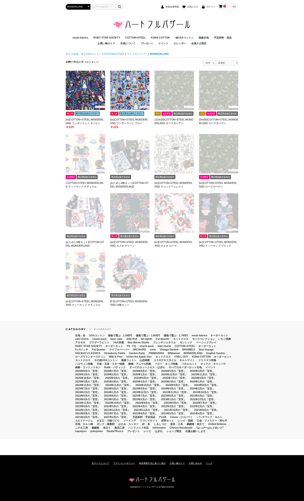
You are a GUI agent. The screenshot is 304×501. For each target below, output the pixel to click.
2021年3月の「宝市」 (87, 417)
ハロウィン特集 (84, 363)
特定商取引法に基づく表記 (152, 463)
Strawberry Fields (114, 353)
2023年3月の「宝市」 (116, 399)
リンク (209, 463)
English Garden (215, 353)
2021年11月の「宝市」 (147, 410)
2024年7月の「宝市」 (87, 388)
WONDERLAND (159, 54)
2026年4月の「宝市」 (202, 371)
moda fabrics (80, 37)
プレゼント (147, 43)
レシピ (147, 431)
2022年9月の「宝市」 (147, 402)
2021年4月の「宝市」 (202, 413)
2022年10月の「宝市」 (118, 402)
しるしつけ (160, 424)
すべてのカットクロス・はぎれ (147, 367)
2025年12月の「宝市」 (174, 374)
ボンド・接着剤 (105, 424)
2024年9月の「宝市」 (177, 385)
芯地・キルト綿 (84, 424)
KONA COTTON (160, 37)
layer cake (116, 339)
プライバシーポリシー (124, 463)
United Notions (217, 424)
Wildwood (174, 353)
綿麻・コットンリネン (88, 367)
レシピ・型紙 (185, 420)
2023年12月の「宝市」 (146, 392)
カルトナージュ (84, 420)
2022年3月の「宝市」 (173, 406)
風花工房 (119, 427)
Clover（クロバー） (181, 417)
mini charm (82, 339)
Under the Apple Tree (139, 356)
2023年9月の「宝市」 (87, 395)
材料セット (167, 420)
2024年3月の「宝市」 (202, 388)
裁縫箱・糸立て (195, 424)
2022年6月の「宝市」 (87, 406)
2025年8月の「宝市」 (146, 378)
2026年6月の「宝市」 (145, 371)
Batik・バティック (115, 367)
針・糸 (146, 424)
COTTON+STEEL (135, 37)
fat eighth (146, 339)
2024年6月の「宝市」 (116, 388)
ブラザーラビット (99, 342)
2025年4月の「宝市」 (116, 381)
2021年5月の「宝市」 (173, 413)
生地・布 (78, 54)
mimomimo (159, 427)
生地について (128, 43)
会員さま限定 (198, 43)
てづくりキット (149, 420)
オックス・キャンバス (213, 363)
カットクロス (180, 339)
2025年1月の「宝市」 (202, 381)
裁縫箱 (95, 427)
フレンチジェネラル (164, 342)
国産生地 (204, 37)
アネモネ (80, 342)
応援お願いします (195, 431)
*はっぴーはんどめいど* (210, 427)
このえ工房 (81, 427)
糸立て (107, 427)
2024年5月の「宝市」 (145, 388)
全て (68, 54)
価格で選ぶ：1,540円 (120, 335)
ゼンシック (186, 342)
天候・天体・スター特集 (111, 363)
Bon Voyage (206, 349)
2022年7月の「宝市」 (205, 402)
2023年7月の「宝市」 (145, 395)
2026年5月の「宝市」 (173, 371)
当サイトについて (100, 463)
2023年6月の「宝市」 (173, 395)
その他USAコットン (105, 360)
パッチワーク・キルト (209, 417)
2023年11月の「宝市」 (176, 392)
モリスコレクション (203, 339)
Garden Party (137, 353)
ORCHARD (139, 349)
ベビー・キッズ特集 (166, 363)
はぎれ (159, 431)
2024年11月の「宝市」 (118, 385)
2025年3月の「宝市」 (145, 381)
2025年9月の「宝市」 (117, 378)
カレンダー (180, 43)
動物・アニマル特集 (139, 363)
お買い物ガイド (106, 43)
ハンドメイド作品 (138, 427)
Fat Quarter (162, 339)
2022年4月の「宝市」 (145, 406)
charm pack (99, 339)
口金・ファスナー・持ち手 (212, 420)
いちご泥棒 (224, 339)
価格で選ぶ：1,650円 (148, 335)
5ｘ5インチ (81, 349)
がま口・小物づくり (108, 420)
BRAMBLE (188, 349)
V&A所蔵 (118, 342)
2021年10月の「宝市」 (177, 410)
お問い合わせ (195, 463)
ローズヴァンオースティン (90, 356)
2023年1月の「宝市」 (173, 399)
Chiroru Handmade (181, 427)
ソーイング (129, 420)
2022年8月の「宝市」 (176, 402)
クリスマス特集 (207, 360)
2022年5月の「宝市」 (116, 406)
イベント (163, 43)
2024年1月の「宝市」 (116, 392)
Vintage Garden (169, 349)
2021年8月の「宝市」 (87, 413)
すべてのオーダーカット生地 (185, 367)
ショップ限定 (174, 431)
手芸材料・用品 (223, 37)
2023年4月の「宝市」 (87, 399)
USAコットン (93, 54)
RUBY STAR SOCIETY (106, 37)
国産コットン (128, 360)
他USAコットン (184, 37)
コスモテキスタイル (165, 360)
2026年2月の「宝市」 (116, 374)
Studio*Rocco (115, 431)
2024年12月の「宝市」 (88, 385)
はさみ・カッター (128, 424)
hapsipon (81, 431)
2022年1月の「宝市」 (87, 410)
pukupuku (96, 431)
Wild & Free (116, 356)
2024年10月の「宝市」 (148, 385)
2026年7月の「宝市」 (116, 371)
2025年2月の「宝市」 (173, 381)
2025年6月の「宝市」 (203, 378)
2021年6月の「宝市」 (145, 413)
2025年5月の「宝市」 (87, 381)
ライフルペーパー (137, 54)
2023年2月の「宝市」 (145, 399)
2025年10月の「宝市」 (88, 378)
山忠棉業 (145, 360)
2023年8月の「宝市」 (116, 395)
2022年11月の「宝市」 (88, 402)
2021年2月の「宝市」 (116, 417)
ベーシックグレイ (206, 342)
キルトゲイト (187, 360)
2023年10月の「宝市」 (206, 392)
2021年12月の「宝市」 (117, 410)
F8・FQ (131, 346)
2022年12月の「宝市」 (203, 399)
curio (153, 349)
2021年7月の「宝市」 (116, 413)
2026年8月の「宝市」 (87, 371)
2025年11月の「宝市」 (204, 374)
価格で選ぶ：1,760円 (176, 335)
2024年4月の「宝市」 (173, 388)
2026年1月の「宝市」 (145, 374)
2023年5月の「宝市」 (202, 395)
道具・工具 (176, 424)
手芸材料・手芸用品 (144, 417)
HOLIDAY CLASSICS (87, 353)
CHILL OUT (181, 356)
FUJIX (162, 417)
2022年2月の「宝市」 (202, 406)
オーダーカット (219, 335)
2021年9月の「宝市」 (206, 410)
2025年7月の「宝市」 (175, 378)
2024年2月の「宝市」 (87, 392)
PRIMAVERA (156, 353)
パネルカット (189, 363)
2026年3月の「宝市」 (87, 374)
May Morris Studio (138, 342)
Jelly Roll (131, 339)
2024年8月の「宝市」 (206, 385)
